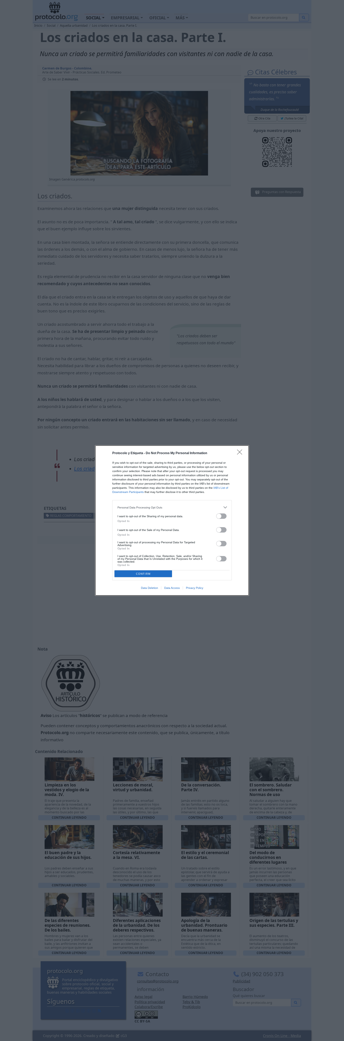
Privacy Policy (194, 587)
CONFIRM (143, 573)
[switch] (221, 516)
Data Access (172, 587)
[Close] (241, 453)
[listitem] (172, 507)
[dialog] (172, 520)
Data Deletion (149, 587)
